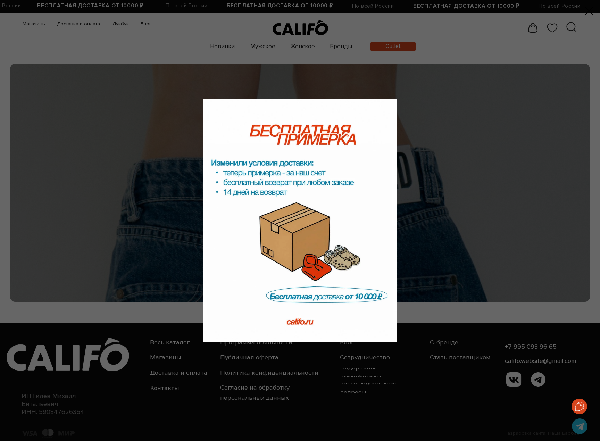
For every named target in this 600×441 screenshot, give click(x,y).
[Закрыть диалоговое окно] (589, 10)
